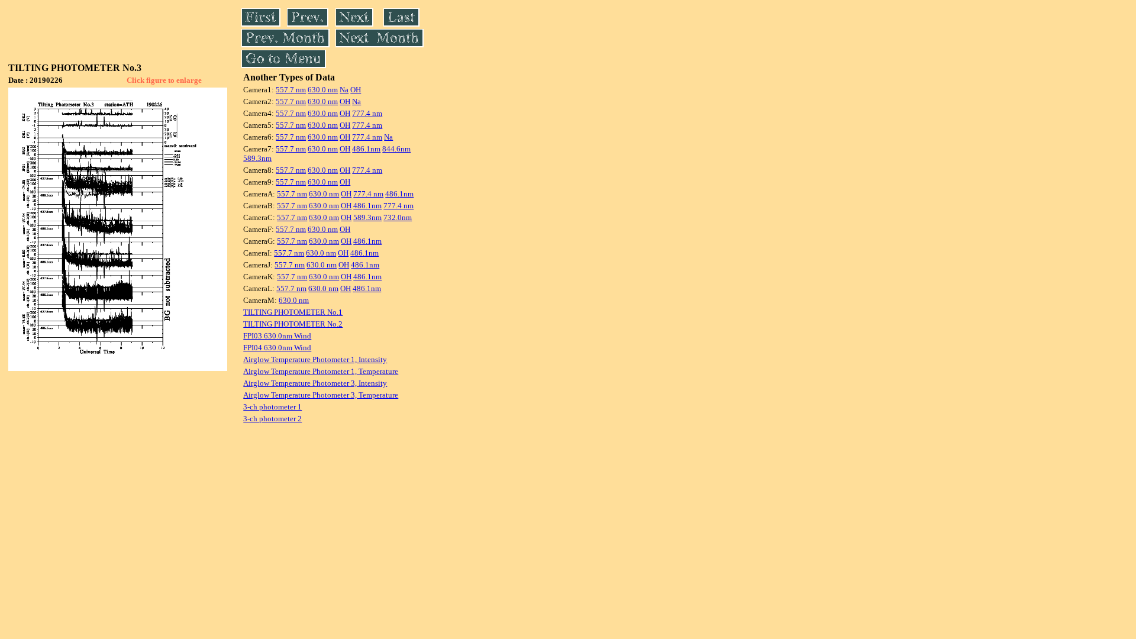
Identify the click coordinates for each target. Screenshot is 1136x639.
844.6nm (396, 148)
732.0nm (397, 217)
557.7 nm (291, 89)
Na (344, 89)
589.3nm (257, 158)
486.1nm (366, 148)
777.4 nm (367, 113)
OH (355, 89)
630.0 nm (323, 89)
